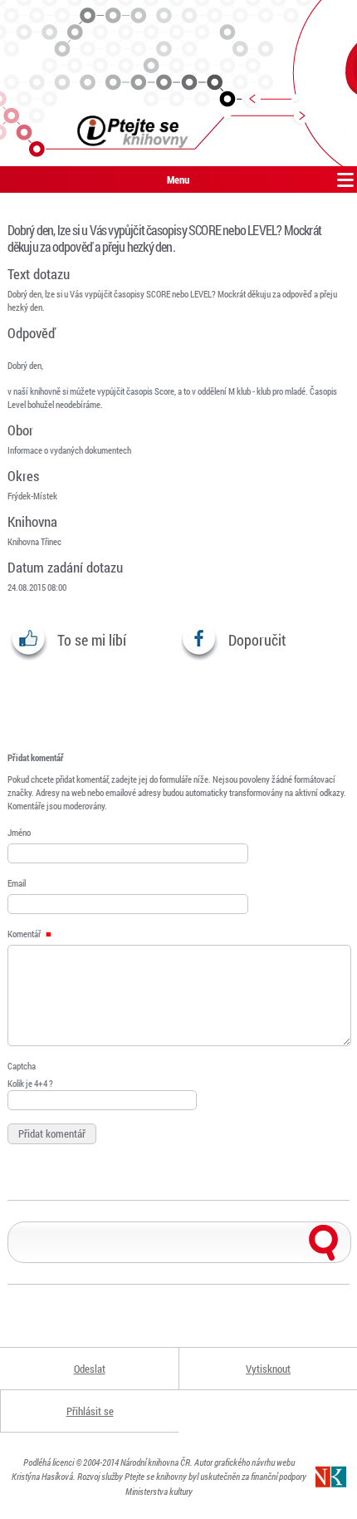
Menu (178, 179)
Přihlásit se (90, 1411)
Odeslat (89, 1368)
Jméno (19, 832)
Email (16, 883)
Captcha (21, 1065)
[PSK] (178, 83)
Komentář (24, 933)
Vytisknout (268, 1368)
